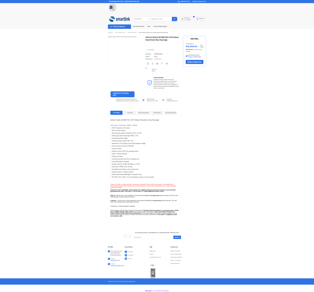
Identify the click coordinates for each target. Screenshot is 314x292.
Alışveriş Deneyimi (170, 112)
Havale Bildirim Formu (155, 257)
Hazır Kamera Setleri (138, 26)
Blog (149, 26)
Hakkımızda (153, 251)
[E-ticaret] (157, 291)
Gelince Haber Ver (195, 62)
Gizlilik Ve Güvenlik (175, 251)
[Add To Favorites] (162, 63)
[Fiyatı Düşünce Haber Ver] (152, 63)
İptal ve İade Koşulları (176, 254)
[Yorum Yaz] (148, 63)
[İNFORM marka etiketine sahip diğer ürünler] (151, 45)
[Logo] (119, 19)
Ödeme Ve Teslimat (175, 260)
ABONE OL (177, 237)
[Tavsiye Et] (157, 63)
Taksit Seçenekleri (143, 112)
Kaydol (188, 19)
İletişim (152, 254)
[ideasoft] (148, 291)
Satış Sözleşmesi (175, 263)
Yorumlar (130, 112)
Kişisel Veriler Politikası (176, 257)
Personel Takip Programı (160, 26)
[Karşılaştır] (167, 63)
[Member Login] (182, 18)
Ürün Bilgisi (116, 112)
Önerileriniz (157, 112)
